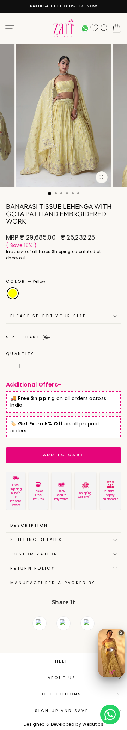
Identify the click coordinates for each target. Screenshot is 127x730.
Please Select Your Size (48, 316)
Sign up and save (62, 710)
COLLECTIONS (61, 694)
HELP (61, 661)
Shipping (61, 251)
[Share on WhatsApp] (39, 623)
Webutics (92, 724)
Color (25, 281)
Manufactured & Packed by (53, 582)
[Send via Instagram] (63, 623)
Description (29, 525)
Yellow (12, 293)
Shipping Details (36, 539)
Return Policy (32, 568)
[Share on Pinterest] (87, 623)
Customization (34, 554)
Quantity (20, 354)
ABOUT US (62, 678)
